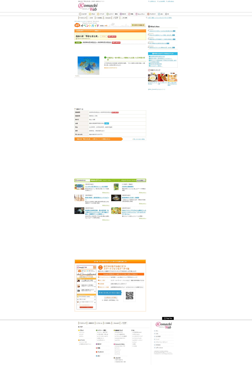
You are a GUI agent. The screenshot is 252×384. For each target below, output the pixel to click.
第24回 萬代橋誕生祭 (156, 64)
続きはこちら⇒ (105, 192)
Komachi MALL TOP (120, 346)
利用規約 (158, 345)
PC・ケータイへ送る (139, 139)
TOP (75, 21)
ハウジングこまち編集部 (121, 336)
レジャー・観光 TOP (102, 332)
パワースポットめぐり (103, 336)
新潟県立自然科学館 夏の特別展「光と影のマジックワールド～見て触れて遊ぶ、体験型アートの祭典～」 (97, 212)
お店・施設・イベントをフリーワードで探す (160, 17)
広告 (157, 333)
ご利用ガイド (153, 1)
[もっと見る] (141, 180)
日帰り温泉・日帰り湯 (103, 334)
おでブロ (118, 340)
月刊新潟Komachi (137, 332)
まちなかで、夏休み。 (156, 66)
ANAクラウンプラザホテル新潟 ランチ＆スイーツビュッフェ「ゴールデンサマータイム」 (134, 212)
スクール (118, 352)
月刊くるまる (136, 334)
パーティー (118, 350)
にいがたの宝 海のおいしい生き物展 (96, 186)
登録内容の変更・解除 (121, 361)
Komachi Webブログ (120, 338)
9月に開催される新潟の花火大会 (157, 43)
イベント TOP (83, 342)
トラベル (118, 353)
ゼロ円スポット (101, 340)
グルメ (135, 342)
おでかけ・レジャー (138, 340)
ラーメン (82, 332)
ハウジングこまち (137, 338)
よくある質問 (162, 1)
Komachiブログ (119, 332)
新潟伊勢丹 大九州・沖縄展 (130, 197)
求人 (157, 331)
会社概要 (158, 336)
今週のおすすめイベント (85, 344)
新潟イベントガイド (82, 21)
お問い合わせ (171, 1)
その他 (135, 346)
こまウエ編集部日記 (120, 334)
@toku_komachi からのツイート (156, 89)
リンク (157, 339)
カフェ (81, 336)
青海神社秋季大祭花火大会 (158, 56)
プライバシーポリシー (162, 342)
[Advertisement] (110, 50)
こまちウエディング (138, 336)
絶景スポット (101, 338)
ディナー (118, 348)
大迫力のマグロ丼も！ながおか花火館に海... (161, 31)
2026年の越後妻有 (127, 186)
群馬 (135, 344)
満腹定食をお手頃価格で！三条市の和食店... (161, 39)
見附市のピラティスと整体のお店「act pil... (160, 47)
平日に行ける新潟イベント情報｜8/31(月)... (160, 35)
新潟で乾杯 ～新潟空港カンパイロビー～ (161, 58)
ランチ (81, 334)
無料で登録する (119, 359)
